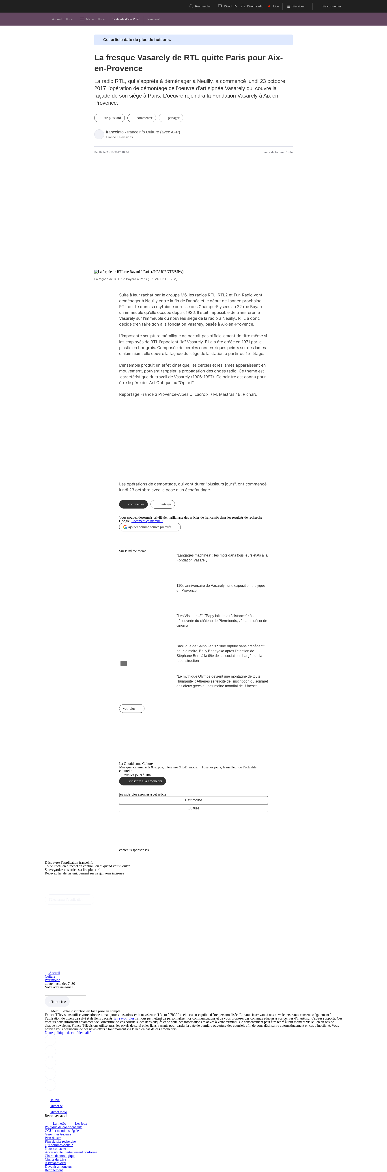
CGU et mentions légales (62, 1131)
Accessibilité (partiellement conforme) (71, 1152)
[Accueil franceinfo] (60, 1094)
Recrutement (54, 1170)
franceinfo (115, 132)
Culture (193, 808)
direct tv (56, 1106)
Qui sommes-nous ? (59, 1145)
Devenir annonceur (58, 1166)
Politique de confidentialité (63, 1127)
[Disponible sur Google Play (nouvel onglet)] (60, 892)
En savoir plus (124, 1018)
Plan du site (53, 1138)
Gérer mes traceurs (58, 1134)
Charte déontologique (60, 1156)
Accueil (54, 973)
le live (55, 1100)
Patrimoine (193, 800)
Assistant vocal (55, 1163)
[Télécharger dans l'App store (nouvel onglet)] (59, 883)
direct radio (58, 1112)
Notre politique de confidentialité (68, 1033)
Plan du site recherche (60, 1141)
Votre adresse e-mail (59, 987)
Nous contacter (55, 1148)
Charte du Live (55, 1159)
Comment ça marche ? (147, 521)
